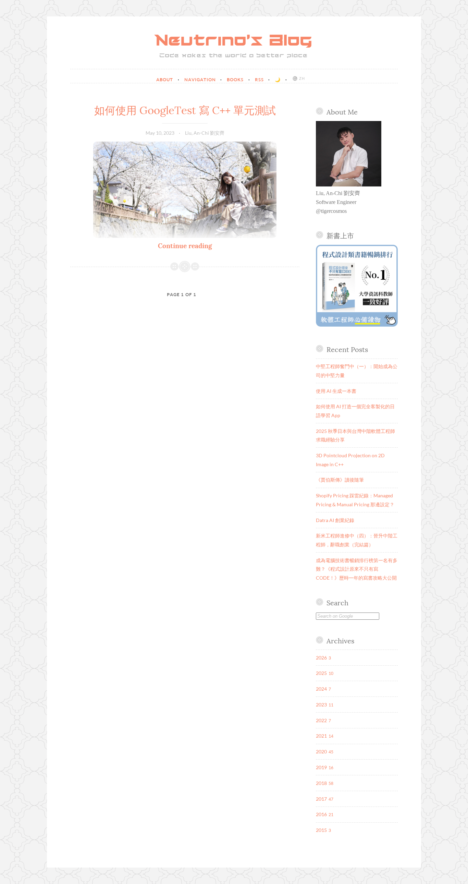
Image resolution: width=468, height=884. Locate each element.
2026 (321, 658)
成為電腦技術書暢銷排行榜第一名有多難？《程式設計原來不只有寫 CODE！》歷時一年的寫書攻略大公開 (356, 569)
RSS (260, 79)
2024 (321, 689)
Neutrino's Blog (234, 41)
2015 (321, 830)
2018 (321, 783)
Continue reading (185, 246)
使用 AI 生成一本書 (336, 391)
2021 (321, 736)
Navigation (200, 79)
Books (236, 79)
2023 (321, 704)
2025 (321, 673)
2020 (321, 751)
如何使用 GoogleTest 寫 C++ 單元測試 (185, 110)
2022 (321, 720)
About (165, 79)
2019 (321, 767)
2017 (321, 799)
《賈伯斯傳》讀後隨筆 (340, 480)
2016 (321, 814)
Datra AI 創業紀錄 (335, 520)
